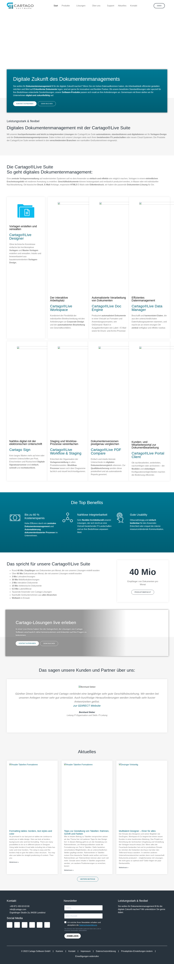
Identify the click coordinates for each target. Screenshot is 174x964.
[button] (9, 705)
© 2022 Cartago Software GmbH (35, 951)
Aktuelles (87, 751)
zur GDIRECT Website (87, 705)
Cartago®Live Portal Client (148, 455)
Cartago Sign (19, 450)
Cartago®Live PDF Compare (106, 451)
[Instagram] (47, 925)
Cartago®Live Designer (20, 236)
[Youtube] (24, 925)
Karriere (59, 951)
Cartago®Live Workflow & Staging (65, 451)
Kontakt (71, 951)
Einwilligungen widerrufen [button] (87, 956)
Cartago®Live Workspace (61, 308)
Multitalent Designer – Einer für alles (137, 831)
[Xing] (9, 925)
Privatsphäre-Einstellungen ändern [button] (137, 951)
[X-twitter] (39, 925)
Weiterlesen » (14, 862)
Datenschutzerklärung (106, 951)
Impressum (86, 951)
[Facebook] (32, 925)
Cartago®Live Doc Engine (106, 308)
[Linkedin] (17, 925)
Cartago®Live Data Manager (147, 308)
